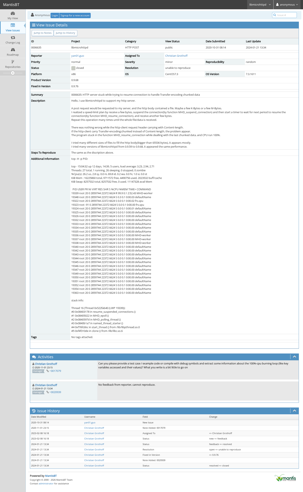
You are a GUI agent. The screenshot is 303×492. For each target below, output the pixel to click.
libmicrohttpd (258, 4)
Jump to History (65, 33)
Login (55, 15)
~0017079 (55, 371)
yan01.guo (77, 56)
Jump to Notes (43, 33)
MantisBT (51, 476)
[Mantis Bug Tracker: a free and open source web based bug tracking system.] (285, 477)
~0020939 (55, 392)
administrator (46, 483)
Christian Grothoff (176, 56)
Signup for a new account (75, 15)
